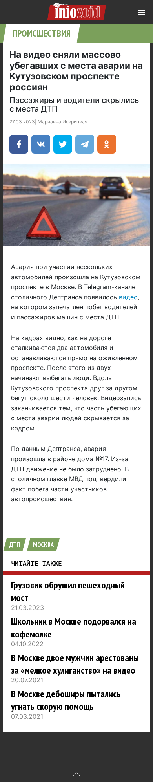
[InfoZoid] (76, 10)
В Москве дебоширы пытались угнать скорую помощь (65, 700)
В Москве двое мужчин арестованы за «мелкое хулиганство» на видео (75, 664)
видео (128, 297)
